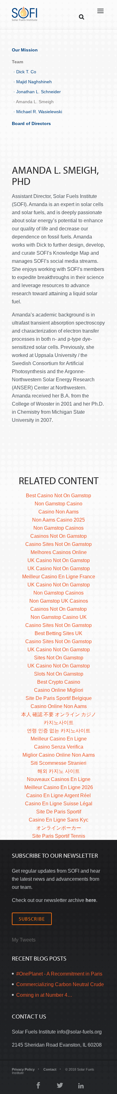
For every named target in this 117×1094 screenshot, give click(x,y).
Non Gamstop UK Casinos (58, 601)
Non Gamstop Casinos (58, 528)
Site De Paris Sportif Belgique (59, 698)
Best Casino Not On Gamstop (58, 495)
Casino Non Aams (58, 511)
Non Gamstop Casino (58, 503)
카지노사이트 (59, 722)
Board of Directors (31, 123)
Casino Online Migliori (58, 690)
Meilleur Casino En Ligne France (58, 576)
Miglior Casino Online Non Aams (58, 755)
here (90, 900)
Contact (49, 1069)
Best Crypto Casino (58, 682)
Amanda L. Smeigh (35, 101)
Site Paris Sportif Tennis (58, 836)
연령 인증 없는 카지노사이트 (58, 730)
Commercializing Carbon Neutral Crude (60, 984)
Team (17, 61)
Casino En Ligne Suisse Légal (58, 803)
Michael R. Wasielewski (39, 111)
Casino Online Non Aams (59, 706)
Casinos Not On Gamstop (58, 536)
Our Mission (25, 49)
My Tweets (24, 939)
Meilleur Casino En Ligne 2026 (58, 787)
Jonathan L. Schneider (38, 91)
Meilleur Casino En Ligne (59, 738)
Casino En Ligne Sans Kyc (58, 819)
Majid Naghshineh (34, 81)
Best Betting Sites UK (58, 633)
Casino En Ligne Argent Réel (58, 795)
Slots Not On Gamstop (58, 674)
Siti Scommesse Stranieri (58, 763)
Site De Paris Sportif (58, 811)
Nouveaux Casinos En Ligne (58, 779)
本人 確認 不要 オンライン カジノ (58, 714)
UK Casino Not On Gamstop (58, 560)
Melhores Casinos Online (59, 552)
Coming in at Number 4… (44, 995)
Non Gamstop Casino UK (59, 617)
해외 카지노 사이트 (58, 771)
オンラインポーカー (58, 828)
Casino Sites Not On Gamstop (58, 544)
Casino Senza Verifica (58, 746)
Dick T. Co (26, 71)
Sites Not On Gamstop (58, 657)
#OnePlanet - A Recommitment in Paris (59, 973)
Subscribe (32, 919)
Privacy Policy (23, 1069)
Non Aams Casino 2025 (58, 520)
